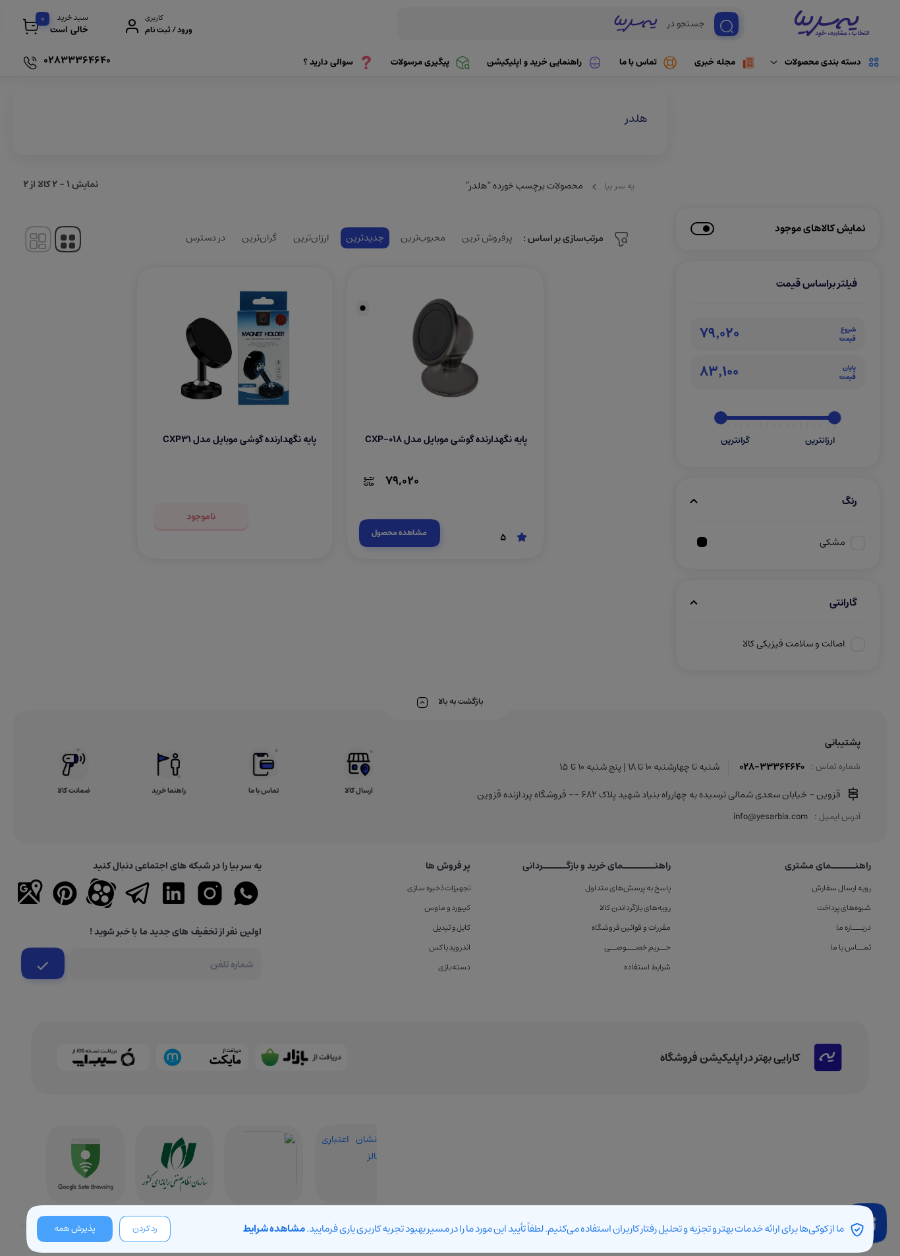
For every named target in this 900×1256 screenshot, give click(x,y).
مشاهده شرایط (274, 1229)
